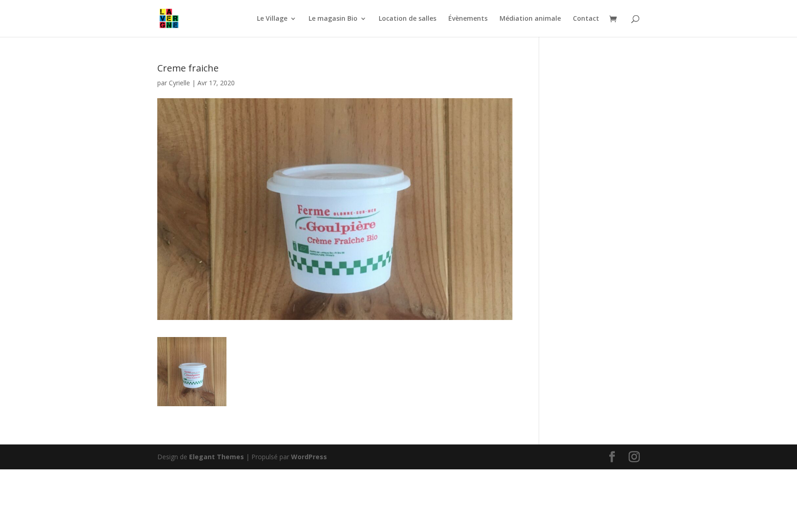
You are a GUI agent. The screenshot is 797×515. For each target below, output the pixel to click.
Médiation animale (530, 19)
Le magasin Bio (333, 19)
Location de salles (407, 19)
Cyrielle (179, 82)
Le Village (272, 19)
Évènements (468, 19)
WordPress (309, 456)
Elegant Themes (216, 456)
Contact (586, 19)
